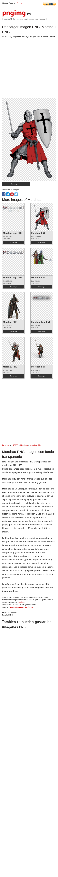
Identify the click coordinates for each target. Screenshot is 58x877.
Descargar (13, 242)
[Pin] (12, 194)
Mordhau (21, 602)
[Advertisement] (29, 69)
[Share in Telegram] (8, 194)
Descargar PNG (16, 184)
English (20, 3)
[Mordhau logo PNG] (13, 208)
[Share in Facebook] (3, 194)
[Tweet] (16, 194)
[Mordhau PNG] (41, 216)
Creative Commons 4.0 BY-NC (21, 607)
